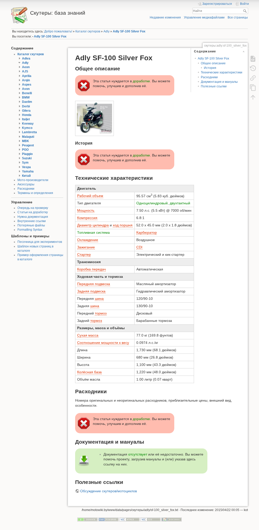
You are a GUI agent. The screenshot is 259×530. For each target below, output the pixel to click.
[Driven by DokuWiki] (171, 519)
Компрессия (87, 218)
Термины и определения (35, 193)
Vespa (26, 167)
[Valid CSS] (150, 519)
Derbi (26, 106)
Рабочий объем (90, 196)
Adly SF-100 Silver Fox (129, 31)
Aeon (26, 67)
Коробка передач (91, 269)
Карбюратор (146, 232)
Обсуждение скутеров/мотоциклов (108, 491)
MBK (25, 141)
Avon (26, 89)
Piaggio (27, 154)
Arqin (26, 80)
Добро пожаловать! (58, 31)
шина (99, 299)
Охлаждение (87, 240)
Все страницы (238, 17)
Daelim (27, 102)
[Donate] (87, 519)
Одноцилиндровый (152, 203)
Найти (245, 11)
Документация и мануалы (219, 82)
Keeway (28, 123)
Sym (25, 162)
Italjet (26, 119)
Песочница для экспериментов (39, 242)
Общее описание (213, 63)
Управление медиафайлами (204, 17)
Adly (106, 31)
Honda (26, 115)
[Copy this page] (253, 87)
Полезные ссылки (214, 86)
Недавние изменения (165, 17)
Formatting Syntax (29, 229)
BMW (26, 97)
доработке (141, 81)
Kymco (27, 128)
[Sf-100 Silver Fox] (94, 118)
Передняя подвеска (93, 284)
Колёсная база (89, 372)
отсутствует (137, 454)
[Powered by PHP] (108, 519)
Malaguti (28, 137)
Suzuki (27, 158)
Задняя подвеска (91, 291)
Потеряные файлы (31, 225)
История (210, 68)
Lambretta (29, 132)
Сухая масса (87, 335)
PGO (25, 149)
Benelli (27, 93)
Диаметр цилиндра (93, 225)
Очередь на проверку (32, 208)
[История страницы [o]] (253, 68)
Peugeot (28, 145)
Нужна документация (32, 217)
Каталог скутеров (87, 31)
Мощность (85, 210)
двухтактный (180, 203)
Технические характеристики (221, 72)
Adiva (26, 58)
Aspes (26, 84)
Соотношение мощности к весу (103, 343)
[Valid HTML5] (129, 519)
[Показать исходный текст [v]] (253, 58)
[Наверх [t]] (253, 97)
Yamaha (28, 171)
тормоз (100, 313)
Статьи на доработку (32, 212)
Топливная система (93, 232)
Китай (26, 176)
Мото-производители (32, 180)
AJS (25, 71)
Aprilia (26, 76)
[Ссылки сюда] (253, 78)
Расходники (25, 188)
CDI (139, 247)
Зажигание (86, 247)
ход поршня (123, 225)
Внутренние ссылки (31, 221)
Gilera (26, 110)
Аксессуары (25, 184)
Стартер (84, 254)
